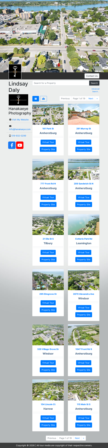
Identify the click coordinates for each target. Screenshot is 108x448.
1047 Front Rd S (83, 349)
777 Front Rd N (48, 183)
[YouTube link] (19, 145)
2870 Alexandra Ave (83, 294)
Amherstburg (48, 133)
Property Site (48, 149)
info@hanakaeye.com (20, 129)
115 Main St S (83, 404)
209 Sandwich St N (83, 183)
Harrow (48, 408)
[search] (60, 83)
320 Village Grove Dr (48, 349)
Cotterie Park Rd (83, 238)
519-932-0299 (18, 135)
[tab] (35, 99)
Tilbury (48, 243)
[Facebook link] (12, 145)
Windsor (83, 298)
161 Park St (48, 128)
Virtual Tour (48, 142)
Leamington (83, 243)
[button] (6, 36)
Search (94, 83)
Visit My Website (20, 119)
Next (91, 98)
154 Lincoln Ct (48, 404)
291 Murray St (83, 128)
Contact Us (92, 76)
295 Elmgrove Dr (48, 294)
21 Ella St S (48, 238)
